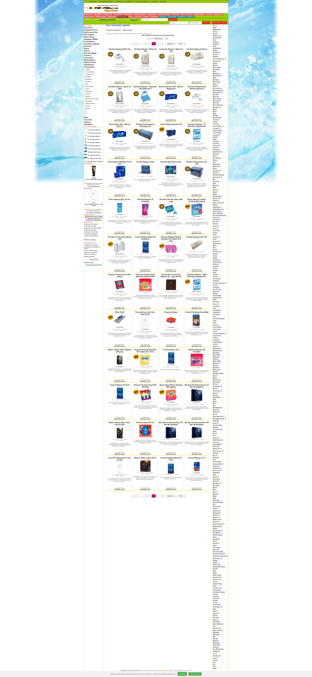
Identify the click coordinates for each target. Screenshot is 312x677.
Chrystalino (216, 149)
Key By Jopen (217, 295)
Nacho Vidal (216, 391)
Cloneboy (216, 128)
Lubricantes (88, 58)
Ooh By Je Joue (217, 429)
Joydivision (216, 287)
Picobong (216, 453)
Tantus (215, 581)
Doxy (214, 162)
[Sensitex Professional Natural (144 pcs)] (197, 102)
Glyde (215, 234)
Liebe (214, 322)
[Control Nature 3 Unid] (145, 176)
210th (215, 27)
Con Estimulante (90, 72)
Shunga (215, 543)
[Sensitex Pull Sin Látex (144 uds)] (171, 215)
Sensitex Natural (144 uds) (120, 49)
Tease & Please (217, 584)
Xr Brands (216, 651)
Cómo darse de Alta (90, 226)
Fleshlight (216, 217)
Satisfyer (216, 511)
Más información (195, 674)
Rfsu (214, 492)
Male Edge (216, 352)
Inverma (215, 270)
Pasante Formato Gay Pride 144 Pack (145, 386)
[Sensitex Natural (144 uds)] (120, 63)
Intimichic (216, 264)
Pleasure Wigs (217, 464)
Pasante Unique (171, 312)
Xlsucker (216, 647)
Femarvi (215, 205)
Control (215, 137)
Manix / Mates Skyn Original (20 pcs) (119, 351)
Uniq (214, 609)
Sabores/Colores (90, 103)
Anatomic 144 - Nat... (95, 158)
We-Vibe (215, 638)
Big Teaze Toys (217, 88)
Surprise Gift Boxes (219, 566)
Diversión (87, 46)
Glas (214, 228)
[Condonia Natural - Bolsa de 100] (171, 65)
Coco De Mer (217, 132)
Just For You (217, 289)
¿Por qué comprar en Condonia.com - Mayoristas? (93, 219)
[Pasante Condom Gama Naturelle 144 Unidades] (145, 290)
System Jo (216, 579)
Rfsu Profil (119, 312)
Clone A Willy (217, 126)
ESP (214, 187)
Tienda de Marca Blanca (91, 236)
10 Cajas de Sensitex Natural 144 (120, 238)
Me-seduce (216, 367)
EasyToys (216, 172)
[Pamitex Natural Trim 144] (197, 251)
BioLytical (216, 96)
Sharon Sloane (217, 535)
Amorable (216, 42)
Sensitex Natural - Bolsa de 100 (145, 50)
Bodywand (216, 107)
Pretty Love (216, 470)
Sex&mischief (217, 526)
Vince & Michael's (218, 624)
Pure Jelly (216, 481)
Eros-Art (216, 185)
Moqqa (215, 378)
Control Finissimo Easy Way (196, 312)
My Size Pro (216, 386)
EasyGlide (216, 170)
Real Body (216, 483)
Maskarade (216, 363)
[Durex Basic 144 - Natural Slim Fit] (119, 140)
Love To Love (217, 335)
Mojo (214, 376)
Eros (214, 183)
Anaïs (214, 46)
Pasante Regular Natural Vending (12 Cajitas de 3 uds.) (171, 239)
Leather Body (217, 310)
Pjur (214, 459)
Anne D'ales (216, 52)
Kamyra (215, 293)
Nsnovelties (216, 411)
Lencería (87, 55)
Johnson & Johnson (219, 283)
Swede (215, 573)
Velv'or (215, 615)
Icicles (215, 256)
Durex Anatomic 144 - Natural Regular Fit (171, 88)
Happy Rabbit (217, 243)
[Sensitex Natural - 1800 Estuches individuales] (197, 290)
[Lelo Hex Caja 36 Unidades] (145, 328)
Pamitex (215, 438)
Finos (86, 84)
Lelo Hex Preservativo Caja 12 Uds (119, 459)
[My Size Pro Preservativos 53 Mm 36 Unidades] (197, 438)
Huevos (87, 51)
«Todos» (87, 69)
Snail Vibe (216, 549)
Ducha (86, 48)
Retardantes (88, 101)
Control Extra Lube (171, 350)
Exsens (215, 194)
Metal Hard (216, 369)
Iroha (214, 272)
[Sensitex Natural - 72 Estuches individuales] (197, 140)
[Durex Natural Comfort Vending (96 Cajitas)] (197, 215)
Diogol (215, 156)
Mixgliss (215, 371)
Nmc (214, 405)
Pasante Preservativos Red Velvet (119, 275)
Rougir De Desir (218, 502)
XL (86, 111)
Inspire (215, 258)
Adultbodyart (217, 38)
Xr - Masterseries (218, 649)
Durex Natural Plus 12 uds (119, 199)
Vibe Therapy (217, 622)
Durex (215, 168)
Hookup (215, 249)
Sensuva (215, 521)
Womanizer (216, 643)
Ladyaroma (216, 306)
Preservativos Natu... (95, 149)
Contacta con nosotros (91, 224)
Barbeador (216, 73)
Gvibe (214, 239)
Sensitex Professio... (95, 133)
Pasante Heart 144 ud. (145, 422)
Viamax (215, 620)
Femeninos (88, 81)
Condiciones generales (91, 245)
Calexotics (216, 119)
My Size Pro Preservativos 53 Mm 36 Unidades (197, 423)
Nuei (214, 414)
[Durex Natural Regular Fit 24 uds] (120, 177)
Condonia (216, 135)
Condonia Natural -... (95, 136)
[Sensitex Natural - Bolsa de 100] (145, 65)
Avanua (215, 63)
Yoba (214, 658)
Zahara (215, 660)
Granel (87, 89)
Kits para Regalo (90, 53)
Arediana (216, 56)
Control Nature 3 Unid (145, 162)
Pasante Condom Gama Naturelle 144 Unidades (145, 275)
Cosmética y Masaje (91, 44)
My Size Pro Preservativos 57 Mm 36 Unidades (171, 423)
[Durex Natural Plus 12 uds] (120, 213)
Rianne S (215, 494)
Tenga (215, 586)
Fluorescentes (89, 86)
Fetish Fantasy (217, 211)
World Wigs (216, 645)
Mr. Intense (216, 382)
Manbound (216, 357)
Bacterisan (216, 69)
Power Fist (216, 466)
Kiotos (215, 304)
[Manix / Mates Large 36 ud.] (145, 472)
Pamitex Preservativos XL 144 (196, 163)
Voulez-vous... (217, 628)
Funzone (215, 223)
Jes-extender (217, 278)
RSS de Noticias (91, 239)
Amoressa (216, 44)
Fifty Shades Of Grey (219, 215)
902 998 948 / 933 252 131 (107, 19)
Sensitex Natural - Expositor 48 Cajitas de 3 (145, 88)
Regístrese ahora (119, 83)
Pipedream (216, 457)
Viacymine (216, 617)
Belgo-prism (216, 82)
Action (215, 31)
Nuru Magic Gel (218, 416)
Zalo (214, 662)
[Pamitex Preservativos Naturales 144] (145, 140)
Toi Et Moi (216, 598)
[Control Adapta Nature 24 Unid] (171, 473)
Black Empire (217, 98)
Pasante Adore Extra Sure (171, 162)
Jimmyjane (216, 280)
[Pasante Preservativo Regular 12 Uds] (145, 215)
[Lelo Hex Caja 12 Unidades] (120, 473)
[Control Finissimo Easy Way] (197, 326)
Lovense (215, 340)
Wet (214, 636)
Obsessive (216, 421)
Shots (215, 537)
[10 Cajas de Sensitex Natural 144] (120, 253)
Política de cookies (89, 254)
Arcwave (215, 54)
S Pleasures (216, 506)
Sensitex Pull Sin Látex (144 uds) (171, 200)
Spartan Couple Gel (219, 554)
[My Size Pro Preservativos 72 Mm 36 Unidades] (197, 401)
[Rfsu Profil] (119, 323)
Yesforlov (216, 656)
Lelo (214, 316)
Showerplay (216, 539)
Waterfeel (216, 632)
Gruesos (87, 94)
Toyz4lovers (216, 604)
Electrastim (216, 177)
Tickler (215, 594)
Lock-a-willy (217, 329)
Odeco (215, 423)
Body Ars (216, 103)
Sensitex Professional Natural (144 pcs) (197, 88)
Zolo (214, 666)
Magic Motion (217, 348)
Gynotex (215, 241)
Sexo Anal (88, 120)
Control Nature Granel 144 (171, 124)
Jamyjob (215, 274)
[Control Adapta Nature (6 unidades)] (145, 253)
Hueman (215, 254)
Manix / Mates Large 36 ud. (145, 458)
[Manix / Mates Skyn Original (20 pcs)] (119, 365)
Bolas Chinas (89, 37)
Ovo (214, 435)
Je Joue (215, 276)
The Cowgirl (217, 590)
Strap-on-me (216, 564)
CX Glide (216, 145)
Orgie (214, 431)
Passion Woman (217, 444)
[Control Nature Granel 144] (171, 138)
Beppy (214, 84)
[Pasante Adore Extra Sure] (171, 176)
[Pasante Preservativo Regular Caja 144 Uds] (197, 365)
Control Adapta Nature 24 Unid (171, 459)
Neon (214, 399)
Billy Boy (216, 94)
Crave (215, 139)
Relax (86, 117)
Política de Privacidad (90, 252)
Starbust (216, 562)
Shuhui (215, 541)
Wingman (215, 640)
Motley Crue (217, 380)
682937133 (134, 19)
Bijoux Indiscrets (218, 90)
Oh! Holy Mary (217, 425)
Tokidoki (215, 600)
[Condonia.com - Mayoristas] (101, 11)
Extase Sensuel (217, 196)
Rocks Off (216, 500)
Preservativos (89, 67)
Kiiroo (215, 299)
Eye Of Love (216, 198)
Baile (214, 71)
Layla (214, 308)
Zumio (214, 668)
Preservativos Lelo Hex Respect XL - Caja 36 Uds (171, 275)
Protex (215, 477)
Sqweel (215, 560)
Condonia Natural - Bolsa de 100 (171, 50)
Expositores (88, 79)
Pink (214, 455)
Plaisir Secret (217, 461)
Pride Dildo (216, 472)
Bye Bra (215, 115)
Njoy (214, 403)
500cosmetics (217, 29)
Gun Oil (215, 237)
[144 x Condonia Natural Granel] (196, 61)
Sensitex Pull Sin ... (95, 155)
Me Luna (215, 365)
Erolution (216, 181)
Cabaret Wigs (217, 117)
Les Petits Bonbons (219, 318)
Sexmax (215, 528)
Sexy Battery (217, 533)
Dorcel (215, 160)
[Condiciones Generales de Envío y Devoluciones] (90, 260)
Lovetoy (215, 344)
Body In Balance (218, 105)
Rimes (214, 498)
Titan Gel (216, 596)
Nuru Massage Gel (218, 418)
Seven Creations (218, 524)
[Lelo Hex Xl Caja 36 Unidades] (171, 290)
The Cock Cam (217, 588)
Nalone (215, 395)
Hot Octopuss (217, 251)
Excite (215, 190)
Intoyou (215, 268)
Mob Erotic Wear (218, 373)
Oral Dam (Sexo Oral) (91, 98)
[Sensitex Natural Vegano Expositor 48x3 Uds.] (145, 102)
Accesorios (88, 28)
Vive (214, 626)
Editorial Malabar (218, 175)
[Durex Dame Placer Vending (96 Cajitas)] (171, 401)
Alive (214, 40)
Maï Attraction (217, 350)
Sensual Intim (217, 519)
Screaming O (217, 513)
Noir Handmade (217, 407)
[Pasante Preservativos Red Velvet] (120, 290)
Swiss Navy (216, 577)
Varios (215, 613)
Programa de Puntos (90, 230)
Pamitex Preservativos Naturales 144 (145, 125)
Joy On (215, 285)
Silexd (215, 545)
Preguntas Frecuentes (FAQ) (93, 228)
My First (215, 384)
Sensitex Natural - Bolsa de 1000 (119, 88)
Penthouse (216, 446)
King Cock (216, 301)
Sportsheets (216, 558)
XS (86, 113)
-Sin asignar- (217, 547)
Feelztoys (216, 200)
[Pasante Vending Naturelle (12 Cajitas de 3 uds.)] (145, 365)
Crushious (216, 141)
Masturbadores (89, 60)
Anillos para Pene (91, 32)
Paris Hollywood (218, 440)
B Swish (215, 65)
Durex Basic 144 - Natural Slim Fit (119, 125)
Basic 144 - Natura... (95, 152)
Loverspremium (217, 342)
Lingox (215, 325)
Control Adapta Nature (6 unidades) (145, 238)
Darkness (216, 154)
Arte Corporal (89, 35)
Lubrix (215, 346)
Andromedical (217, 48)
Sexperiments (217, 530)
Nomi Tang (216, 409)
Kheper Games (217, 297)
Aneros (215, 50)
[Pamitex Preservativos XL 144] (197, 177)
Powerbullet (217, 468)
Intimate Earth (217, 262)
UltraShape (216, 607)
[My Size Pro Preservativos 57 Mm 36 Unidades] (171, 438)
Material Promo (90, 62)
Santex (215, 508)
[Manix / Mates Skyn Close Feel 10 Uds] (120, 438)
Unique (215, 611)
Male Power (216, 355)
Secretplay (216, 515)
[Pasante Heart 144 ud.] (145, 436)
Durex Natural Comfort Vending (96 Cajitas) (196, 200)
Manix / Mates (217, 361)
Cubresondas (89, 74)
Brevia (215, 109)
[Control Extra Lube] (171, 363)
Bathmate (216, 80)
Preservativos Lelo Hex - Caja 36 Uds (145, 313)
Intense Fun (216, 260)
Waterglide (216, 634)
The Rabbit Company (219, 592)
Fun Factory (217, 219)
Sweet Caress (217, 575)
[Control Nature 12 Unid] (120, 399)
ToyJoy (215, 602)
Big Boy (215, 86)
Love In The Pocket (218, 333)
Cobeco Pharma (218, 130)
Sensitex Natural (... (95, 130)
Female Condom (217, 203)
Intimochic (216, 266)
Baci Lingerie (217, 67)
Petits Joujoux (217, 451)
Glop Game (216, 230)
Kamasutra (216, 291)
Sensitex (215, 517)
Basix (214, 77)
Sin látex (87, 106)
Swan (214, 571)
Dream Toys (216, 166)
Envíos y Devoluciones (91, 250)
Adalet (215, 33)
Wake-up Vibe (217, 630)
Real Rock (216, 485)
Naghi (214, 393)
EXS (214, 192)
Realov (215, 487)
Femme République (218, 209)
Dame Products (217, 152)
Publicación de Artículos (91, 232)
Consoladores (89, 41)
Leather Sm (216, 312)
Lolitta (215, 331)
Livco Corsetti (217, 327)
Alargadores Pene (91, 30)
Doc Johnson (217, 158)
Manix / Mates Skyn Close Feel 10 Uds (119, 423)
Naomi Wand (216, 397)
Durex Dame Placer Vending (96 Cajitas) (171, 386)
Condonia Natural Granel (196, 49)
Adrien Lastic (217, 35)
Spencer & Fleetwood (219, 556)
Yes (214, 653)
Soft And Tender (218, 551)
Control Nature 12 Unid (119, 385)
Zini (214, 664)
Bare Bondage (217, 75)
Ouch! (215, 433)
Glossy (215, 232)
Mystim (215, 388)
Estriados (88, 76)
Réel (214, 489)
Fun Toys (216, 221)
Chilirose (216, 147)
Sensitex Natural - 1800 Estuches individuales (196, 275)
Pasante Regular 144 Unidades (196, 351)
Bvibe (214, 113)
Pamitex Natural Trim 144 (196, 237)
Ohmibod (215, 427)
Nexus (215, 401)
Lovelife (215, 337)
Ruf (214, 504)
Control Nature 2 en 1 (197, 458)
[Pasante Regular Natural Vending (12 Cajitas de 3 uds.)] (171, 255)
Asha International (218, 59)
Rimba (215, 496)
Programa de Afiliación (90, 234)
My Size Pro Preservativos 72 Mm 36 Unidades (197, 386)
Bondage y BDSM (90, 39)
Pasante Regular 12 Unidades (145, 200)
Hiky (214, 247)
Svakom (215, 569)
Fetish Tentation (218, 213)
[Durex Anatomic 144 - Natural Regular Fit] (171, 102)
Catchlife (216, 124)
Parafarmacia (89, 65)
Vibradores (88, 124)
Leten (214, 320)
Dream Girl (216, 164)
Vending (87, 108)
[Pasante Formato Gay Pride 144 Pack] (145, 401)
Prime (214, 474)
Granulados (88, 91)
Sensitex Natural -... (95, 139)
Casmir (215, 121)
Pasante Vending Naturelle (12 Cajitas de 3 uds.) (145, 351)
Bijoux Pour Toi (217, 92)
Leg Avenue (216, 314)
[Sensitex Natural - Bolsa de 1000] (120, 102)
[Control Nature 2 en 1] (196, 472)
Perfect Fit (216, 448)
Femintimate (216, 207)
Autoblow (216, 61)
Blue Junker (217, 101)
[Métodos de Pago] (94, 265)
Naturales (88, 96)
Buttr (215, 111)
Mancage (215, 359)
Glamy (215, 226)
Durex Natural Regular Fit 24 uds (119, 163)
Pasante (215, 442)
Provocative (216, 479)
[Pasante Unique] (171, 326)
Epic (214, 179)
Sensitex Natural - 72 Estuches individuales (196, 125)
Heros (215, 245)
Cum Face (216, 143)
